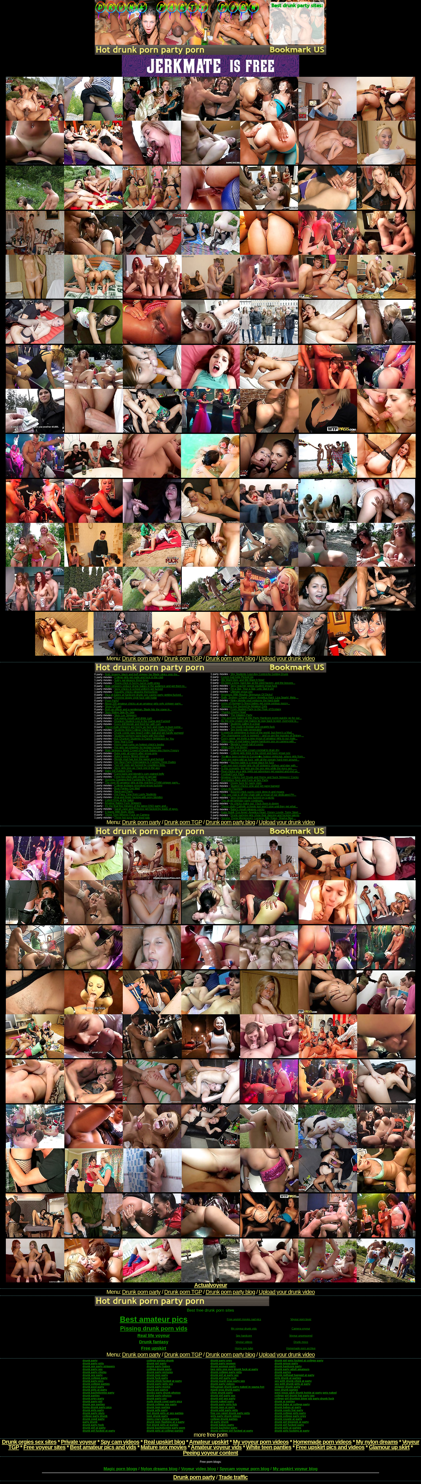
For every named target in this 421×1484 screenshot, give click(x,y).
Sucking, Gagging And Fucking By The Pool (130, 779)
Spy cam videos (120, 1442)
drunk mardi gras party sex (227, 1380)
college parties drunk (160, 1360)
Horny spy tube (244, 1348)
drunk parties (91, 1395)
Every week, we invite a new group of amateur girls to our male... (259, 738)
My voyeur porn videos (261, 1442)
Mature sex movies (164, 1447)
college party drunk (95, 1416)
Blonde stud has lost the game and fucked (139, 759)
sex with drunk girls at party (292, 1383)
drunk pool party (93, 1386)
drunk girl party (156, 1363)
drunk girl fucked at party (99, 1430)
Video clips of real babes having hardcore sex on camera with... (258, 741)
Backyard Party (123, 791)
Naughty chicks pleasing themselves (136, 691)
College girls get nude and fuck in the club (138, 677)
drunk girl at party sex (224, 1375)
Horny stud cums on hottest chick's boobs (139, 744)
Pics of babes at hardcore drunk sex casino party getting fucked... (144, 694)
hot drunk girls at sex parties (165, 1413)
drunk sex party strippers (99, 1366)
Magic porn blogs (120, 1468)
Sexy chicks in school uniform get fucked (138, 688)
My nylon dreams (377, 1442)
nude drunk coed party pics (164, 1401)
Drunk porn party (141, 658)
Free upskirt (153, 1348)
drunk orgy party (93, 1398)
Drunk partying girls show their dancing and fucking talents (264, 815)
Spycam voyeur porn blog (244, 1468)
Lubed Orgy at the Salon (119, 800)
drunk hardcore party (288, 1366)
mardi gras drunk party (225, 1389)
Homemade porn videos (322, 1442)
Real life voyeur (153, 1335)
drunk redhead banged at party (294, 1375)
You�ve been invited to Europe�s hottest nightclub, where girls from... (263, 756)
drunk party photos (159, 1395)
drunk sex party (93, 1375)
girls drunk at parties (288, 1378)
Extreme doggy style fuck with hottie (135, 697)
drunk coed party (94, 1418)
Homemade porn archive (301, 1348)
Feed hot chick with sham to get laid (135, 776)
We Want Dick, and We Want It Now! (242, 679)
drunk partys (283, 1372)
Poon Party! (112, 700)
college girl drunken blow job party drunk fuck (304, 1398)
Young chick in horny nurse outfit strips (137, 683)
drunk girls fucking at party (292, 1430)
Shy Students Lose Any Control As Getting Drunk (259, 674)
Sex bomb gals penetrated (245, 729)
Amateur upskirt (209, 1442)
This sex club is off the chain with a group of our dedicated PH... (258, 794)
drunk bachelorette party (98, 1392)
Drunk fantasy (153, 1341)
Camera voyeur (301, 1328)
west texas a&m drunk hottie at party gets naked (306, 1392)
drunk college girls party (290, 1413)
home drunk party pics (97, 1407)
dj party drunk (219, 1421)
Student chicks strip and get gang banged (254, 785)
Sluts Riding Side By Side (119, 712)
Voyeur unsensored (300, 1335)
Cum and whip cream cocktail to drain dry (254, 750)
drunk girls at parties (288, 1427)
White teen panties (268, 1447)
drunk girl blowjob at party (292, 1421)
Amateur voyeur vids (216, 1447)
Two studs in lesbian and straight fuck (252, 726)
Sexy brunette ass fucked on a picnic (252, 797)
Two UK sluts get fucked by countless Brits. (140, 764)
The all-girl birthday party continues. (242, 800)
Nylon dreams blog (159, 1468)
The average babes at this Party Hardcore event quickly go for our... (261, 717)
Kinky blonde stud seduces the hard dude (254, 700)
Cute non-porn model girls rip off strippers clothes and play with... (259, 765)
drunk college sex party (162, 1404)
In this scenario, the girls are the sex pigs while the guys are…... (259, 768)
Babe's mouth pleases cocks (247, 809)
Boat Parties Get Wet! (127, 788)
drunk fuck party (157, 1378)
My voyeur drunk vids (244, 1328)
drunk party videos (222, 1383)
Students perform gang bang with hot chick (139, 735)
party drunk (90, 1421)
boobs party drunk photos (164, 1392)
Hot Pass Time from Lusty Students (135, 794)
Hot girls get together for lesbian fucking (137, 747)
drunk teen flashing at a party (165, 1421)
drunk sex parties (94, 1404)
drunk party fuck (93, 1424)
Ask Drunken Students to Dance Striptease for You (144, 738)
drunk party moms (158, 1386)
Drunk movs (301, 1341)
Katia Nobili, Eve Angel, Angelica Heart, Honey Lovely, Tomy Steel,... (261, 812)
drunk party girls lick (223, 1404)
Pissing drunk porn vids (153, 1328)
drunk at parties (285, 1401)
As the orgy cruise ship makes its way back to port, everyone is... (259, 720)
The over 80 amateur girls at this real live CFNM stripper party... (142, 782)
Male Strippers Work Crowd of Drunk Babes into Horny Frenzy (142, 750)
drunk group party (286, 1363)
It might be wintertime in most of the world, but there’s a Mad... (257, 732)
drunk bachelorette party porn (166, 1427)
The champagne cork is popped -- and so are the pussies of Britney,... (262, 735)
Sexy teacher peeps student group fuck (253, 685)
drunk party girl (92, 1401)
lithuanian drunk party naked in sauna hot (237, 1386)
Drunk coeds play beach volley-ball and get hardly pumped (148, 732)
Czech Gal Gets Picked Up (237, 676)
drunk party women (223, 1363)
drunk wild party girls (224, 1410)
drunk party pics (93, 1380)
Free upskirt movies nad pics (244, 1319)
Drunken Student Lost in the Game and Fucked (142, 721)
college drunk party (159, 1369)
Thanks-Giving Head (233, 712)
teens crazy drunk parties (163, 1418)
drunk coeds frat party (289, 1410)
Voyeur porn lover (300, 1319)
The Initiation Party (241, 714)
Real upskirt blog (164, 1442)
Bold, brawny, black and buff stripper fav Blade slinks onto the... (142, 674)
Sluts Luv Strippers (125, 715)
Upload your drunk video (287, 658)
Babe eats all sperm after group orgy (135, 753)
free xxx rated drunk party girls (230, 1413)
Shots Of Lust (113, 706)
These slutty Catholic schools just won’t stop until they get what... (259, 806)
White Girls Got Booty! (234, 747)
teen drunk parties (286, 1389)
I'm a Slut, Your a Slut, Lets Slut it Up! (252, 688)
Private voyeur (78, 1442)
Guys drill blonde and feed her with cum (137, 723)
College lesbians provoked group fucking (138, 785)
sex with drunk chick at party (293, 1380)
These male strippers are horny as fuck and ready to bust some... (144, 726)
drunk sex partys (157, 1389)
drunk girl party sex (222, 1395)
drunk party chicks (94, 1372)
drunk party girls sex (160, 1383)
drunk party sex (93, 1369)
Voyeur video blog (198, 1468)
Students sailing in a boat (245, 723)
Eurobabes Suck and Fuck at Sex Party (244, 780)
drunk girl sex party (222, 1398)
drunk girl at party (94, 1427)
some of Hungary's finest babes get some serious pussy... (255, 703)
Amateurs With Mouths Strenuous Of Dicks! (247, 694)
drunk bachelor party (223, 1427)
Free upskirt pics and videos (330, 1447)
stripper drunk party (287, 1386)
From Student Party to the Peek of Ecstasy (255, 709)
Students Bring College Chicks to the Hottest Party (144, 729)
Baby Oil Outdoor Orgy (118, 770)
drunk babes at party (288, 1407)
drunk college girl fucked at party (231, 1430)
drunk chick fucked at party (164, 1380)
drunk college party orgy (290, 1416)
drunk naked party (222, 1401)
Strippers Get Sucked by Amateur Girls (244, 706)
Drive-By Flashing (231, 788)
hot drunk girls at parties (162, 1424)
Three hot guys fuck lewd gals (132, 817)
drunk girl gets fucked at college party (299, 1360)
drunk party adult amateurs (292, 1369)
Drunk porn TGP (183, 658)
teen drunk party (157, 1416)
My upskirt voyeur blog (295, 1468)
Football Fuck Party (232, 774)
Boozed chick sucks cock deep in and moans (257, 791)
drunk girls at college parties (165, 1430)
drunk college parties (96, 1383)
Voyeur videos (244, 1341)
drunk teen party (157, 1375)
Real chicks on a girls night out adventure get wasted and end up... (260, 771)
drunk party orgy (221, 1360)
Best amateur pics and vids (103, 1447)
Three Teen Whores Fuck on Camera (127, 814)
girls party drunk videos (225, 1416)
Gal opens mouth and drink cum (133, 718)
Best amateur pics (154, 1319)
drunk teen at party (222, 1407)
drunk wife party (157, 1410)
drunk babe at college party (292, 1404)
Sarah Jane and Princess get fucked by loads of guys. (146, 808)
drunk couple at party (288, 1418)
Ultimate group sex (241, 691)
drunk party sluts (94, 1413)
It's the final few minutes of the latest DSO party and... (136, 805)
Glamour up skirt (389, 1447)
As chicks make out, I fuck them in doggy (254, 803)
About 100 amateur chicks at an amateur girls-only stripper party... (144, 703)
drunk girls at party (95, 1389)
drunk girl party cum (223, 1378)
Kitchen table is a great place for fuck (252, 762)
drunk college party (95, 1378)
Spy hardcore (244, 1335)
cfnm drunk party (221, 1392)
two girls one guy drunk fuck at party (234, 1369)
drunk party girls (93, 1363)
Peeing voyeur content (210, 1453)
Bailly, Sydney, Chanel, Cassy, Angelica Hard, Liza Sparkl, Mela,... (259, 697)
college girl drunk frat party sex (295, 1395)
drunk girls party (93, 1410)
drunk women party (223, 1366)
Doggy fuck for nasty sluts (246, 782)
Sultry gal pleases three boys (131, 680)
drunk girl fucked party (289, 1424)
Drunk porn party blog (230, 658)
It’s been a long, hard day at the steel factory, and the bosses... (258, 682)
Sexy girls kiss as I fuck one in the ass (137, 767)
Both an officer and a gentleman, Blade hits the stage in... (138, 709)
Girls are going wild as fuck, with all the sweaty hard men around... (260, 759)
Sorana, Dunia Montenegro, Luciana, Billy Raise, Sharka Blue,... (258, 818)
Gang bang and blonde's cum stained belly (139, 773)
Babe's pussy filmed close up (131, 756)
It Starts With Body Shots (119, 811)
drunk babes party (222, 1424)
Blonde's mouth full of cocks (246, 744)
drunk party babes (158, 1366)
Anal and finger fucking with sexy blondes (138, 797)
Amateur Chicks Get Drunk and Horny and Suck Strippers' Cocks (260, 777)
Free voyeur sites (44, 1447)
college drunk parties (224, 1418)
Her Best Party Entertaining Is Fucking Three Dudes (145, 762)
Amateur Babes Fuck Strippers (123, 802)
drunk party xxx (157, 1398)
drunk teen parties (158, 1407)
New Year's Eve (123, 741)
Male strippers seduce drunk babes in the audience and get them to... (146, 685)
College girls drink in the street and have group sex (260, 753)
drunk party (90, 1360)
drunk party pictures (160, 1372)
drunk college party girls (226, 1372)
